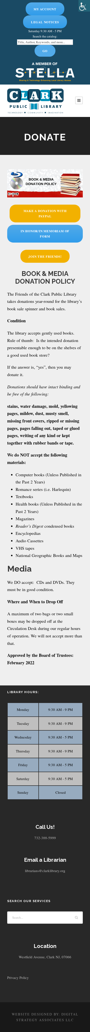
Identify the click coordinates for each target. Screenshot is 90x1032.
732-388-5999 (45, 837)
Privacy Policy (18, 977)
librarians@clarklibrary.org (45, 870)
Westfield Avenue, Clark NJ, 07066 (45, 956)
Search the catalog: (45, 36)
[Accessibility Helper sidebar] (84, 6)
